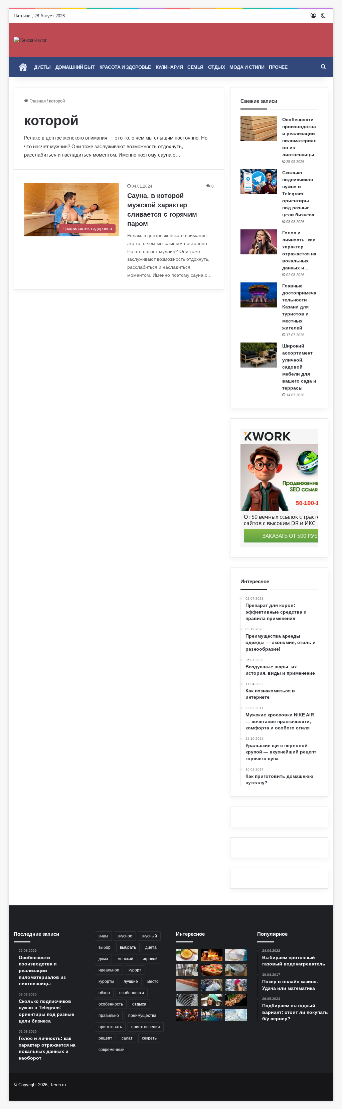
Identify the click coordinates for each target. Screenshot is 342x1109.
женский (125, 958)
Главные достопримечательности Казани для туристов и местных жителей (299, 306)
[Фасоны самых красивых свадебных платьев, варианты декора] (212, 985)
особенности (131, 992)
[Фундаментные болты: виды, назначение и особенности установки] (187, 1000)
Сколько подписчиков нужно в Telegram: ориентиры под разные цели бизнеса (298, 193)
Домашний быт (75, 67)
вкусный (149, 936)
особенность (111, 1004)
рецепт (105, 1038)
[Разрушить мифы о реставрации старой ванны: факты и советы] (236, 955)
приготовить (110, 1027)
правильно (109, 1015)
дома (103, 958)
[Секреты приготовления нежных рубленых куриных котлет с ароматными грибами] (236, 1000)
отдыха (139, 1004)
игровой (150, 958)
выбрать (128, 947)
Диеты (42, 67)
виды (103, 936)
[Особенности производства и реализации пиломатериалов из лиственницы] (258, 128)
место (153, 981)
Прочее (278, 67)
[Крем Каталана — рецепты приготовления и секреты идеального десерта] (187, 955)
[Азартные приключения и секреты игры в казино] (187, 1015)
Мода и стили (246, 67)
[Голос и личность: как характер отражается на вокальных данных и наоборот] (258, 241)
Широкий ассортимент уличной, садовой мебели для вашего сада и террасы (299, 367)
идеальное (109, 970)
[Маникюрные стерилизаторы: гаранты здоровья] (236, 970)
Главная (37, 100)
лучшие (131, 981)
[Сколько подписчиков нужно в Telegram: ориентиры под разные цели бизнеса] (258, 181)
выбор (105, 947)
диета (151, 947)
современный (112, 1049)
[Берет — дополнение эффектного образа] (236, 985)
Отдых (216, 67)
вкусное (125, 936)
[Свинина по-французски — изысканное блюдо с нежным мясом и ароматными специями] (212, 970)
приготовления (145, 1027)
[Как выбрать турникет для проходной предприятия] (187, 970)
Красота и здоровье (125, 67)
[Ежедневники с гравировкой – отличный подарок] (187, 985)
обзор (104, 992)
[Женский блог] (30, 40)
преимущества (142, 1015)
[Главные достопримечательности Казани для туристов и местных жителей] (258, 294)
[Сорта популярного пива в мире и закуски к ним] (212, 955)
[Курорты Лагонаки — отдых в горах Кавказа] (236, 1015)
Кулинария (169, 67)
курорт (135, 970)
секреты (150, 1038)
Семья (195, 67)
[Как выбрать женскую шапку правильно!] (212, 1000)
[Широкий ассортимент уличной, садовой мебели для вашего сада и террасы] (258, 355)
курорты (106, 981)
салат (127, 1038)
